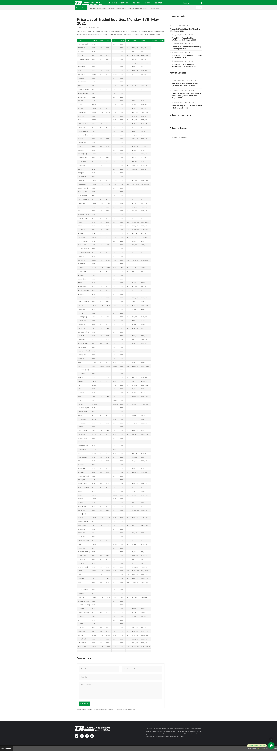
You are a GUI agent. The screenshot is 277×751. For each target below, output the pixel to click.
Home (114, 3)
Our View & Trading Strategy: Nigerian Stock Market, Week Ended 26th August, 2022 (186, 95)
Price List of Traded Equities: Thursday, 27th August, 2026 (185, 30)
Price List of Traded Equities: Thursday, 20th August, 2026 (187, 56)
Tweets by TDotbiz (179, 137)
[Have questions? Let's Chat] (271, 745)
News (147, 3)
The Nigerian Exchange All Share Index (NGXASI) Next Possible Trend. (186, 84)
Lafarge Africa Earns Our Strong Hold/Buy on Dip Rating (109, 8)
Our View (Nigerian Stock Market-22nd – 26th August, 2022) (187, 107)
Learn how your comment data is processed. (119, 709)
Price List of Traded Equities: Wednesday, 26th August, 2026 (184, 39)
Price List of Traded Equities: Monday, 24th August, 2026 (186, 48)
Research (136, 3)
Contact (158, 3)
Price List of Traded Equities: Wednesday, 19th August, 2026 (184, 65)
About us (124, 3)
